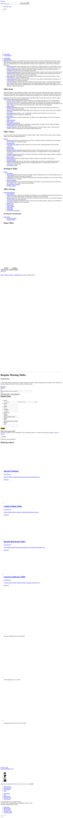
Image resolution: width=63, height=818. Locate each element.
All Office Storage (11, 186)
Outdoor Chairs (10, 124)
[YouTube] (5, 781)
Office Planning (7, 55)
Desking (6, 139)
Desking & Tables (9, 275)
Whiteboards (10, 209)
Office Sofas (10, 117)
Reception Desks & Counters (14, 150)
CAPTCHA (7, 412)
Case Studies (7, 54)
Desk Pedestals (10, 174)
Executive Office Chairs (12, 100)
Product (5, 415)
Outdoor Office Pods (12, 79)
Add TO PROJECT (15, 394)
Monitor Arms (10, 203)
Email (5, 403)
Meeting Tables (10, 157)
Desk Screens (10, 198)
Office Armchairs (11, 120)
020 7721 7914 (7, 6)
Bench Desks (10, 147)
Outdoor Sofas (10, 106)
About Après (7, 789)
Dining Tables (10, 158)
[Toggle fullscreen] (4, 815)
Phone (5, 406)
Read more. (3, 386)
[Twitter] (5, 776)
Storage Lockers (11, 181)
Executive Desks (11, 140)
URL (5, 419)
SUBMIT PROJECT (13, 269)
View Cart (3, 271)
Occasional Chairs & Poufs (13, 123)
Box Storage (10, 173)
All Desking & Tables (12, 165)
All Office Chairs (11, 127)
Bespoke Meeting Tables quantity (9, 391)
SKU (5, 424)
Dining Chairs (10, 121)
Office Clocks (10, 205)
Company (6, 409)
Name (5, 400)
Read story (6, 479)
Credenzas (9, 177)
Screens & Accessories (9, 192)
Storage (5, 172)
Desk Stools (10, 116)
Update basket (4, 269)
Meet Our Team (7, 797)
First (19, 402)
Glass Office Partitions (12, 200)
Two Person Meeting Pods (13, 72)
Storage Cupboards (11, 180)
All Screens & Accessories (13, 210)
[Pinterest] (5, 774)
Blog (5, 791)
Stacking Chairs (10, 110)
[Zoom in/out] (5, 815)
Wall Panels (9, 195)
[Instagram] (5, 778)
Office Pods (6, 807)
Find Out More (7, 786)
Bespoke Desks (10, 161)
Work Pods (9, 76)
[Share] (2, 815)
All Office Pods (10, 81)
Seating (5, 98)
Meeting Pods (10, 69)
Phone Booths (10, 66)
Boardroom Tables (11, 154)
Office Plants (10, 207)
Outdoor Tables (10, 148)
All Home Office (11, 219)
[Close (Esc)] (1, 815)
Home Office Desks (11, 218)
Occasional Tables (11, 159)
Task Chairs (10, 103)
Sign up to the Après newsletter (8, 784)
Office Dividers (10, 193)
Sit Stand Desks (10, 143)
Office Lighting (10, 206)
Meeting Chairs (10, 107)
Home (2, 275)
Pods (5, 61)
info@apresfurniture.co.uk (7, 768)
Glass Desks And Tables (13, 144)
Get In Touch (7, 799)
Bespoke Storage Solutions (13, 184)
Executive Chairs (8, 811)
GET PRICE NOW (5, 394)
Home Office (7, 217)
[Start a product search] (5, 9)
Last (36, 402)
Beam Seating (10, 113)
